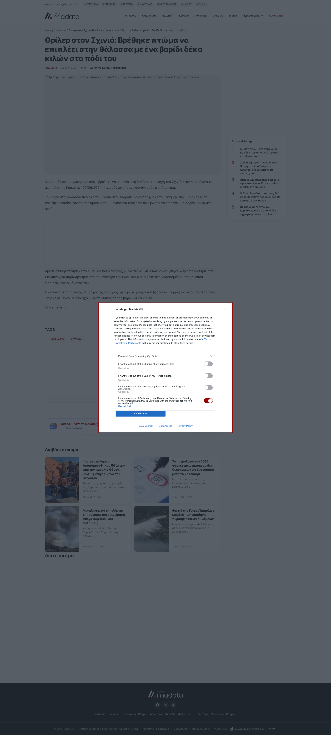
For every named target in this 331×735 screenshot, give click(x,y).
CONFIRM (140, 413)
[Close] (225, 309)
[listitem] (165, 356)
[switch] (208, 363)
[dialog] (165, 367)
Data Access (165, 425)
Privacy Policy (185, 425)
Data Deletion (146, 425)
